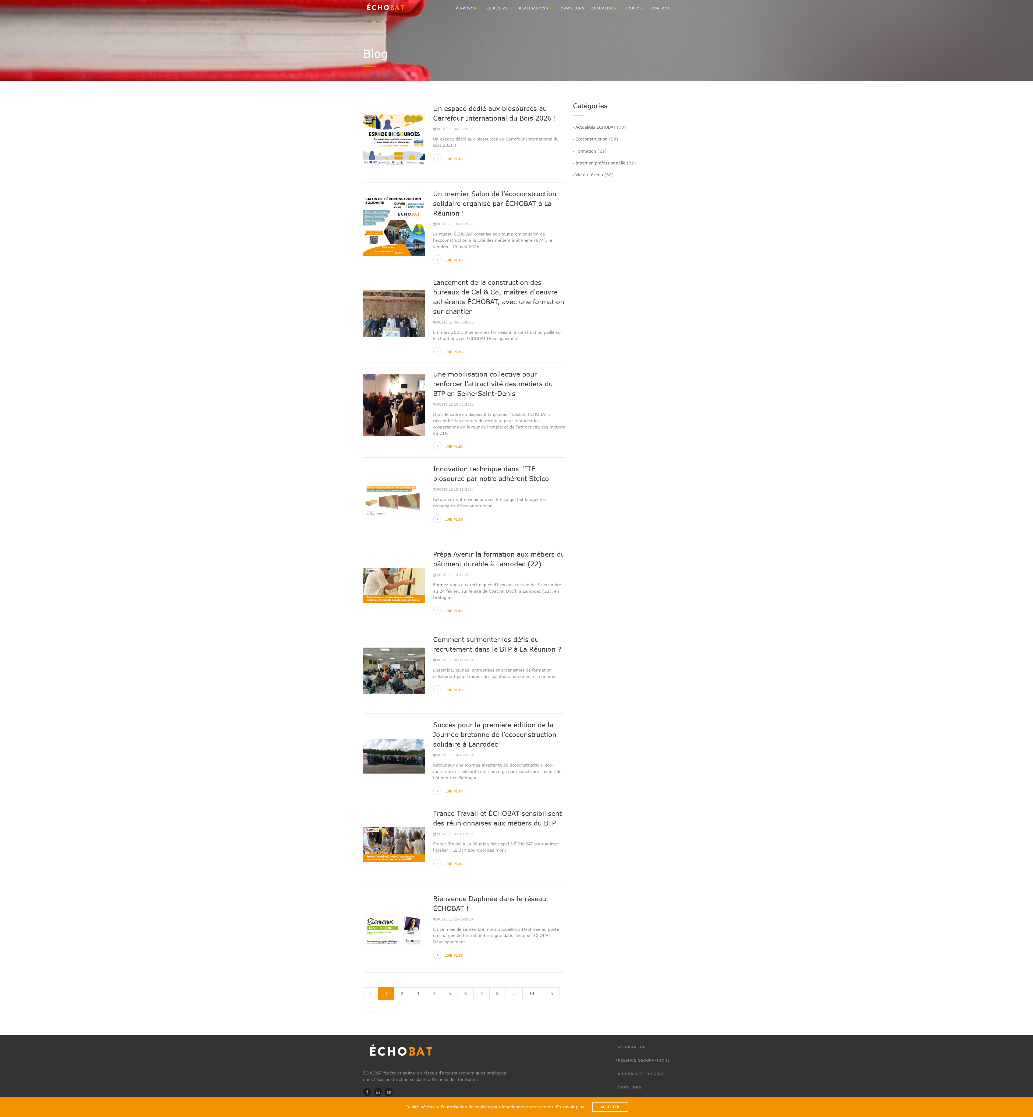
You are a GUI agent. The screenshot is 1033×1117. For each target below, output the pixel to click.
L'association (630, 1047)
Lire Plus (453, 159)
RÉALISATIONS (534, 8)
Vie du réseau (589, 174)
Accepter (610, 1107)
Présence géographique (642, 1060)
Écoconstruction (591, 138)
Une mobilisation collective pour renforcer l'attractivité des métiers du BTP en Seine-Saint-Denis (493, 383)
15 (550, 993)
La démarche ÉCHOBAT (639, 1074)
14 (532, 993)
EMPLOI (634, 8)
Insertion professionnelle (600, 162)
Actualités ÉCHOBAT (595, 127)
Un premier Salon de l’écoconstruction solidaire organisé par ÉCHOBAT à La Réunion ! (494, 203)
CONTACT (660, 8)
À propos (467, 8)
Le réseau (498, 8)
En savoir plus (570, 1106)
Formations (571, 8)
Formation (585, 151)
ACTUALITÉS (604, 8)
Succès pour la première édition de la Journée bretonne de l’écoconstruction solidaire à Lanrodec (494, 734)
